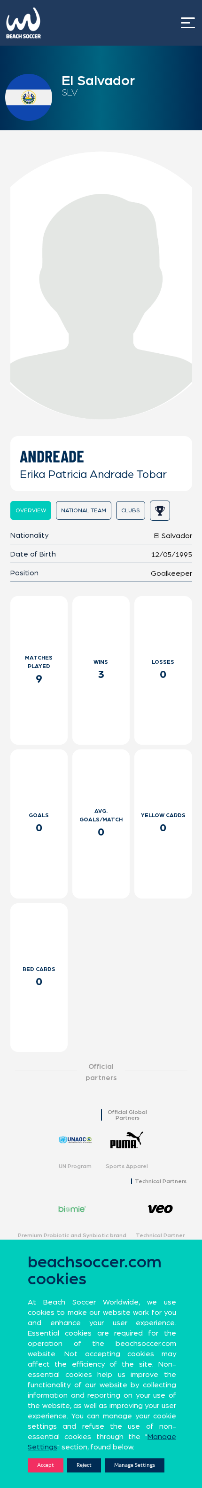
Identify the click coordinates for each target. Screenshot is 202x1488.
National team (83, 510)
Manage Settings (134, 1465)
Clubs (130, 510)
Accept (45, 1465)
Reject (84, 1465)
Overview (31, 510)
